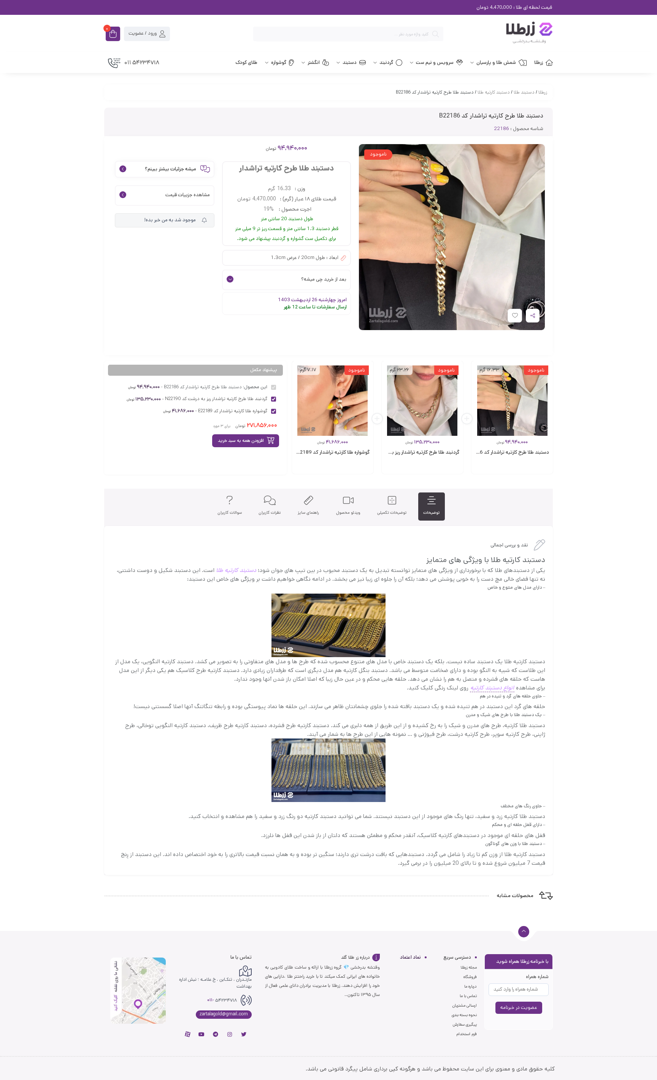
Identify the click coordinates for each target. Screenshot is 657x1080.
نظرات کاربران (270, 513)
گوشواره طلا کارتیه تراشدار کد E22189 (332, 452)
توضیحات (431, 513)
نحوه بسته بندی (464, 1015)
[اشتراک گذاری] (533, 315)
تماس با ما (468, 996)
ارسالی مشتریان (464, 1005)
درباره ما (470, 986)
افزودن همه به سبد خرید (241, 440)
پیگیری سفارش (465, 1024)
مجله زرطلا (468, 967)
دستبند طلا (524, 92)
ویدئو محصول (348, 513)
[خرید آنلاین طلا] (502, 33)
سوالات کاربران (229, 513)
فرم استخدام (466, 1034)
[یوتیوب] (201, 1034)
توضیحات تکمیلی (391, 513)
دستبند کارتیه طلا (494, 92)
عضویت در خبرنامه (518, 1007)
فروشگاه (470, 977)
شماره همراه (537, 976)
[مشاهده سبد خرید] (113, 34)
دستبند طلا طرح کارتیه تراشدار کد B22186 (507, 452)
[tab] (431, 506)
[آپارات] (187, 1034)
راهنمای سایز (308, 513)
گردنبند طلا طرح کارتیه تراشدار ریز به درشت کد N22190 (405, 452)
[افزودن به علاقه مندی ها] (507, 468)
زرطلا (542, 92)
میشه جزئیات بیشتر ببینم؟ (170, 169)
